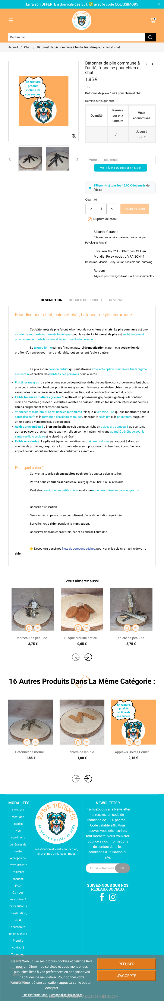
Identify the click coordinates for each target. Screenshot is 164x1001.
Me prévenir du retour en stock (120, 167)
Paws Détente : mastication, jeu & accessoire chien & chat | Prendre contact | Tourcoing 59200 (18, 933)
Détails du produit (86, 300)
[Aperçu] (37, 628)
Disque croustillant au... (82, 638)
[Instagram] (112, 897)
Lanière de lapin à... (82, 752)
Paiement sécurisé (18, 875)
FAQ (18, 885)
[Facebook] (101, 897)
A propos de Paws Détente (18, 861)
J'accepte (126, 975)
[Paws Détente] (56, 822)
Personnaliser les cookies (65, 995)
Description (51, 300)
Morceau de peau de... (33, 638)
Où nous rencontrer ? (18, 896)
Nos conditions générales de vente (18, 841)
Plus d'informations (35, 995)
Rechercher (150, 37)
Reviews (116, 300)
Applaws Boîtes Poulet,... (133, 752)
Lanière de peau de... (131, 638)
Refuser (127, 964)
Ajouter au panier (135, 208)
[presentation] (75, 657)
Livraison (18, 810)
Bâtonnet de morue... (30, 752)
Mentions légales (18, 820)
